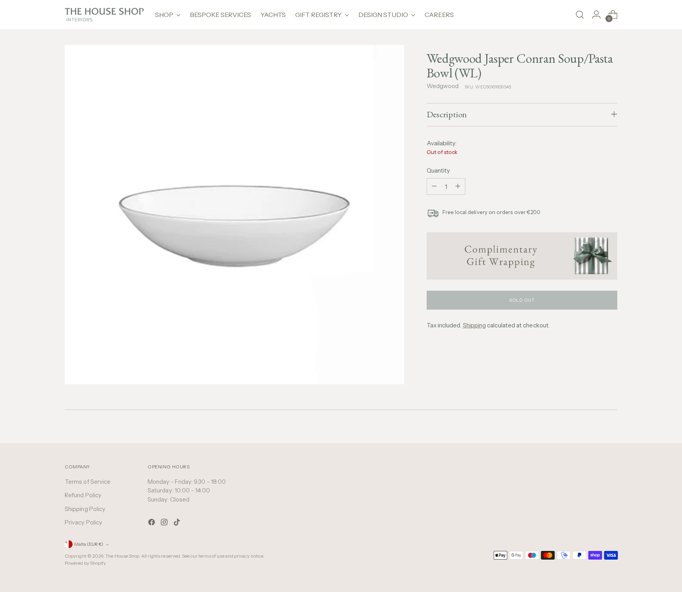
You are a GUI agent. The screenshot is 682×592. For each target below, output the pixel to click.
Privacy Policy (83, 522)
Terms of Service (88, 481)
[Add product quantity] (458, 186)
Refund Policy (83, 495)
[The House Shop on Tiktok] (177, 523)
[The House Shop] (104, 14)
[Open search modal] (580, 15)
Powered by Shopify (85, 563)
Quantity (438, 170)
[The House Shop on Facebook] (152, 523)
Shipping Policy (85, 509)
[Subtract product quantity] (434, 186)
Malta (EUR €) (88, 544)
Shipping (474, 325)
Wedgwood (443, 85)
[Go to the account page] (596, 15)
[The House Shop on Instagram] (165, 523)
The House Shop (122, 556)
